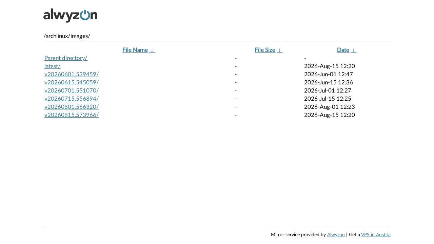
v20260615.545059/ (71, 82)
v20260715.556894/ (71, 99)
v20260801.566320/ (71, 107)
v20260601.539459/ (71, 74)
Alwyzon (336, 234)
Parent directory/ (65, 58)
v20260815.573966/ (71, 115)
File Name (135, 50)
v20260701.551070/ (71, 91)
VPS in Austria (376, 234)
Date (343, 50)
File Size (265, 50)
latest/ (52, 66)
